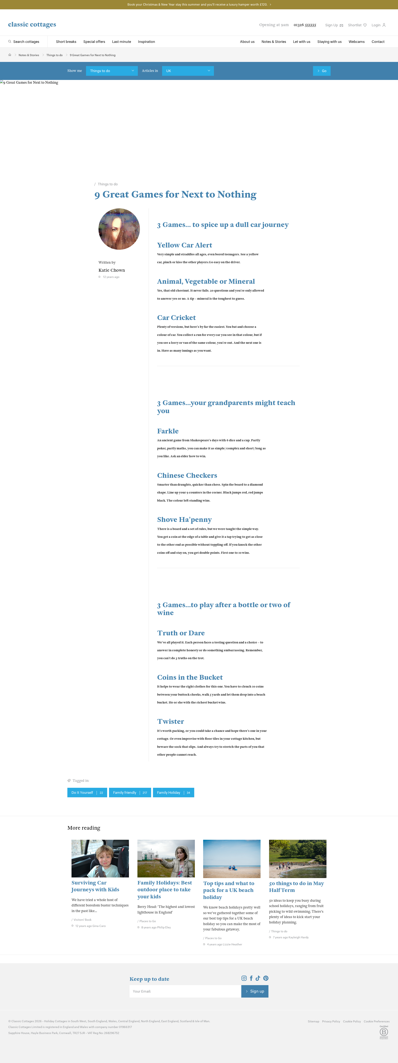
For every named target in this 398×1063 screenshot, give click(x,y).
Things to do (100, 71)
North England (150, 1021)
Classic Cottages (22, 1021)
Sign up (257, 991)
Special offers (94, 42)
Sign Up (332, 25)
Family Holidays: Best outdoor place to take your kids (164, 890)
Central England (129, 1021)
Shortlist (355, 25)
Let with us (301, 42)
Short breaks (66, 42)
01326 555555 (305, 24)
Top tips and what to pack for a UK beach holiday (228, 890)
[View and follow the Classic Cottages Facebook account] (251, 979)
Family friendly (130, 792)
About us (247, 42)
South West (78, 1021)
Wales (112, 1021)
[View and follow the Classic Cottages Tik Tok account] (258, 979)
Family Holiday (173, 792)
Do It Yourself (87, 792)
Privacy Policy (331, 1021)
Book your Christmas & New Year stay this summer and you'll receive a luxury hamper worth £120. (197, 4)
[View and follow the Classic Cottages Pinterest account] (265, 979)
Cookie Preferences (377, 1021)
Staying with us (329, 42)
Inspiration (146, 42)
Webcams (357, 42)
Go (324, 71)
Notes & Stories (274, 42)
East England (169, 1021)
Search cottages (26, 42)
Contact (378, 42)
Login (376, 25)
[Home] (9, 54)
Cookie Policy (352, 1021)
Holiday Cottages (55, 1021)
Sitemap (313, 1021)
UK (168, 71)
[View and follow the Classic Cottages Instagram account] (244, 979)
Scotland (186, 1021)
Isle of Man (202, 1021)
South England (97, 1021)
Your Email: (142, 991)
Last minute (121, 42)
